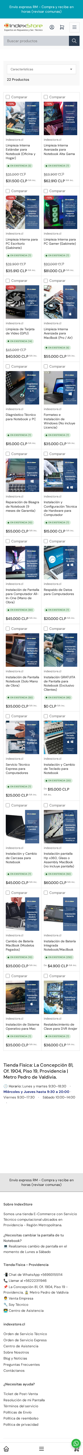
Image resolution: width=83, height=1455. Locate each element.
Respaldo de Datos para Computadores (59, 592)
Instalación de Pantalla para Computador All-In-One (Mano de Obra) (22, 596)
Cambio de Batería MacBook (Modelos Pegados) (20, 945)
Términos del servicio (20, 1406)
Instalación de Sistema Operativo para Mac (22, 1026)
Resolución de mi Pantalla (24, 1400)
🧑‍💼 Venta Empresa (18, 1298)
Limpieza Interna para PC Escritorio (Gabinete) (22, 243)
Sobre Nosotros (16, 1352)
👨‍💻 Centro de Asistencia (23, 1310)
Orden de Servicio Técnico (25, 1334)
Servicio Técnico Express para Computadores (18, 768)
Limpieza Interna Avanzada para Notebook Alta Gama (59, 149)
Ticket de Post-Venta (20, 1394)
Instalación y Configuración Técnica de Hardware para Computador (60, 508)
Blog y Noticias (15, 1358)
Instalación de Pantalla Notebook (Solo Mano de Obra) (22, 681)
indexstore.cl (14, 140)
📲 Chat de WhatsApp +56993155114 (32, 1274)
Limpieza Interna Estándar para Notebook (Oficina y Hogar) (21, 151)
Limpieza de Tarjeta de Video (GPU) (20, 331)
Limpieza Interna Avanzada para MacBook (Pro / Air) (58, 333)
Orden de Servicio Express (25, 1340)
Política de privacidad (20, 1424)
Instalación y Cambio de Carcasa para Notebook (21, 857)
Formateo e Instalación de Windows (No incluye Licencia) (59, 421)
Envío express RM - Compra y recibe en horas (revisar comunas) (41, 9)
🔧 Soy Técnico (15, 1304)
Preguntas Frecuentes (21, 1364)
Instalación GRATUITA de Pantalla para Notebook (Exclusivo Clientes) (59, 683)
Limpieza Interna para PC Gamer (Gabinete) (60, 241)
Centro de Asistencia (20, 1346)
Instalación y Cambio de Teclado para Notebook (59, 768)
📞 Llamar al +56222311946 (25, 1280)
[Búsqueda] (74, 41)
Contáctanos (14, 1370)
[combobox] (41, 41)
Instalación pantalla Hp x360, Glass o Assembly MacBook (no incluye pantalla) (59, 859)
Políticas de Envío (17, 1412)
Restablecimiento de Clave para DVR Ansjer (60, 1026)
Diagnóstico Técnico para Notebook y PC (21, 417)
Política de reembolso (21, 1418)
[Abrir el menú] (74, 27)
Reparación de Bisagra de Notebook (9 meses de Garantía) (22, 506)
